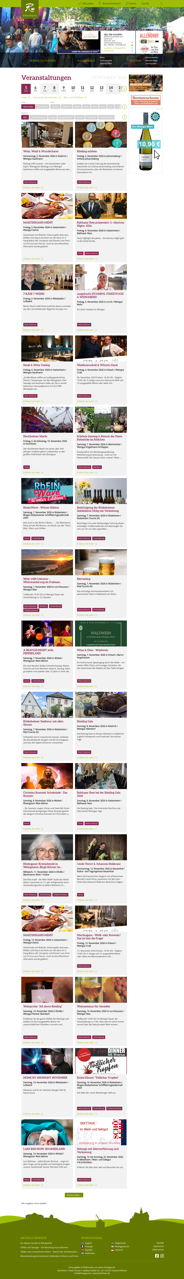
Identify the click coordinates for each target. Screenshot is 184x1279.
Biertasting (83, 578)
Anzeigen (124, 117)
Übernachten (106, 63)
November (28, 106)
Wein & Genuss (38, 117)
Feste (52, 117)
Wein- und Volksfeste (73, 97)
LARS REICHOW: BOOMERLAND (44, 1148)
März (77, 106)
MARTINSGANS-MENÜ (38, 222)
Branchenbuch (112, 3)
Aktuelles (88, 3)
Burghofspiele (66, 117)
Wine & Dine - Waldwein (92, 650)
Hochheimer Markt (35, 436)
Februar (66, 106)
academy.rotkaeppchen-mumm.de (115, 49)
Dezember (42, 106)
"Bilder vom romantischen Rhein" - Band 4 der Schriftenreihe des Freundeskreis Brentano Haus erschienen (50, 1251)
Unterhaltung (106, 117)
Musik (80, 117)
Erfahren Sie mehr (31, 187)
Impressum (158, 1246)
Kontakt (160, 1243)
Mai (95, 106)
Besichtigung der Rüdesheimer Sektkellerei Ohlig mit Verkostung (98, 509)
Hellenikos (90, 1253)
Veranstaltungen (42, 60)
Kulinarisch (86, 60)
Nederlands (120, 1243)
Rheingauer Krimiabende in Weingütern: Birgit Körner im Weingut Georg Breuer (41, 867)
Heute (24, 97)
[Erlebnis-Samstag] (101, 420)
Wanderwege (151, 60)
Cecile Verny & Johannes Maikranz (99, 863)
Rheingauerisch (122, 1246)
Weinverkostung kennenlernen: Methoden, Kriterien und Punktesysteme (50, 1256)
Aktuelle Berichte (33, 1237)
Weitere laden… (74, 1195)
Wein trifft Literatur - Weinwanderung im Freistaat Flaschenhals (41, 582)
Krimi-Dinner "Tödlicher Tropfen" (98, 1077)
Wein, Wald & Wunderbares (40, 151)
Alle (25, 117)
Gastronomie (106, 60)
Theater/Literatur (31, 610)
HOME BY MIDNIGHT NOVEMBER (45, 1077)
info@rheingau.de (82, 1273)
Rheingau (30, 15)
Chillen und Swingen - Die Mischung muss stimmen (44, 1247)
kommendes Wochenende (45, 97)
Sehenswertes (151, 57)
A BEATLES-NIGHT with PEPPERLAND (38, 651)
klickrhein (61, 1270)
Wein (102, 57)
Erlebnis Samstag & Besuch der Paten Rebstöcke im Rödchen (99, 438)
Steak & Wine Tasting (36, 365)
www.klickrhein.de (101, 1273)
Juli (110, 106)
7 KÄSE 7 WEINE (33, 293)
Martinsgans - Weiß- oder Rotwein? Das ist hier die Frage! (99, 937)
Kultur (135, 60)
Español (88, 1249)
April (86, 106)
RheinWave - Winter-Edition (41, 507)
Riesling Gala (85, 721)
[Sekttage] (101, 1132)
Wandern (91, 117)
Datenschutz (158, 1249)
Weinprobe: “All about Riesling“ (42, 1006)
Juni (103, 106)
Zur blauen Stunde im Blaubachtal (36, 1243)
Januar (55, 106)
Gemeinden (150, 63)
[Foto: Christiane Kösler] (47, 847)
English (88, 1243)
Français (89, 1246)
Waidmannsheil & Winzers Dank (97, 365)
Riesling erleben (87, 151)
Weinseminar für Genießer (93, 1006)
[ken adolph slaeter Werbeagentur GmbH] (47, 1132)
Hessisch (119, 1249)
